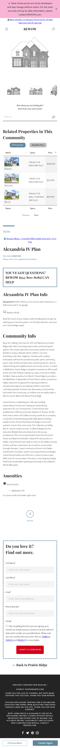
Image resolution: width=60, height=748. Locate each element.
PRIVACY (21, 640)
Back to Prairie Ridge (31, 665)
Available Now (38, 145)
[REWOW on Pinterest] (32, 733)
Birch (7, 201)
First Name (11, 563)
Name (8, 153)
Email (8, 592)
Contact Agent (45, 743)
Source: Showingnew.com (30, 689)
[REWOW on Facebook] (22, 733)
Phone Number (13, 606)
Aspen (8, 168)
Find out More (15, 743)
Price (50, 153)
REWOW (30, 29)
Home (6, 231)
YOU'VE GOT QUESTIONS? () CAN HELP (27, 277)
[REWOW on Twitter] (27, 733)
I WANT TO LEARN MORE (30, 650)
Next (36, 215)
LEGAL (9, 621)
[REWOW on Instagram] (37, 733)
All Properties (17, 145)
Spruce (8, 185)
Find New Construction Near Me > (30, 685)
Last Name (11, 577)
